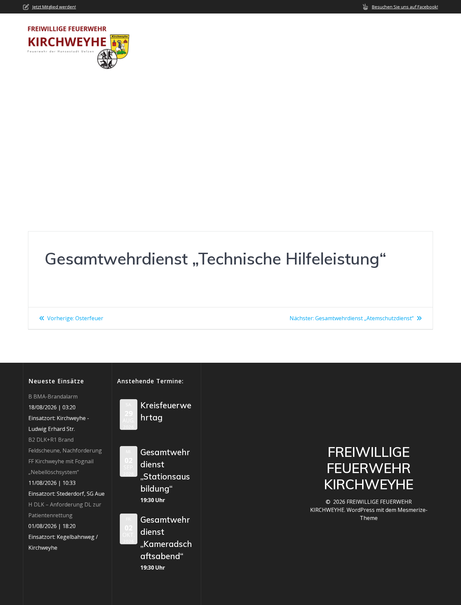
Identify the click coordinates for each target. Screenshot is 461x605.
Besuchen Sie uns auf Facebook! (405, 7)
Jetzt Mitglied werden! (54, 7)
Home (171, 44)
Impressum (423, 44)
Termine (320, 44)
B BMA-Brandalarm (53, 396)
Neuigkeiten (246, 44)
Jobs (392, 44)
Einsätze (286, 44)
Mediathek (356, 44)
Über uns (201, 44)
